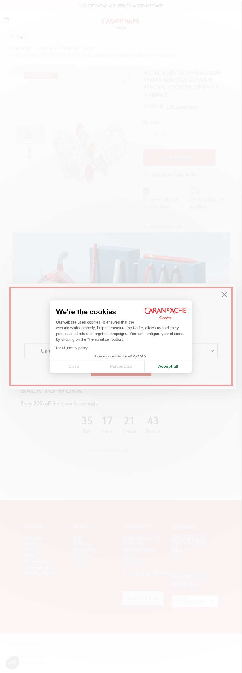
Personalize (121, 366)
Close (73, 366)
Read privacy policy (72, 348)
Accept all (168, 366)
